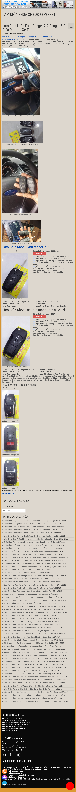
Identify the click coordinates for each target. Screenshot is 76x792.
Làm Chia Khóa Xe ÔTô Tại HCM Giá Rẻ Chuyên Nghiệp (26, 631)
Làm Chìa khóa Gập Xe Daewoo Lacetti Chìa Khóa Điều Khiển (28, 640)
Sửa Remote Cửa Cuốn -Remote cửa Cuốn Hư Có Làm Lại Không (30, 585)
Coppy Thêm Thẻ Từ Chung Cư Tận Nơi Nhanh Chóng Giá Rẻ (29, 597)
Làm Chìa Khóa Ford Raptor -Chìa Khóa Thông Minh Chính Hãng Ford (32, 557)
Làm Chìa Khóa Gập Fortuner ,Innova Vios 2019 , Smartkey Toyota (30, 567)
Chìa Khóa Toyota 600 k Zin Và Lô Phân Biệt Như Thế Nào (27, 579)
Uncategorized (19, 33)
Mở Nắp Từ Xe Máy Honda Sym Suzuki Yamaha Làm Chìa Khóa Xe (31, 649)
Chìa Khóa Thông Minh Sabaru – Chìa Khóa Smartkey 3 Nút (28, 524)
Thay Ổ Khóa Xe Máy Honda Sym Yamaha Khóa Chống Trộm (28, 646)
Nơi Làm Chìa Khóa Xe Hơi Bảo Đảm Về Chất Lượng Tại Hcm (28, 609)
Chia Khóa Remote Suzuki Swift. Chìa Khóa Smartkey (25, 573)
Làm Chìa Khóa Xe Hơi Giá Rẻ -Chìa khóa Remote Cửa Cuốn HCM (30, 612)
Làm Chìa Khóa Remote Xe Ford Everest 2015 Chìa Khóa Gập (29, 628)
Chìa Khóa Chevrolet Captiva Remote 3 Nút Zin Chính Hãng (27, 674)
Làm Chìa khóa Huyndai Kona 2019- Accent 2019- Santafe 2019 (29, 560)
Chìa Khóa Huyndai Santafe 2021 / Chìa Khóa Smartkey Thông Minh (31, 521)
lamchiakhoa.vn (17, 777)
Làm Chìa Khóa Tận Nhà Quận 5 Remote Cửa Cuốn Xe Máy (28, 588)
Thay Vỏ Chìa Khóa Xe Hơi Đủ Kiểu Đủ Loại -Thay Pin (25, 603)
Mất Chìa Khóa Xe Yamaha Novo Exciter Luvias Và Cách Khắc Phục (31, 652)
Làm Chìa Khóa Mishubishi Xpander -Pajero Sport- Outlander (28, 554)
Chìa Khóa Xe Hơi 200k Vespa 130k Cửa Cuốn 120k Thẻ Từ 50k (29, 582)
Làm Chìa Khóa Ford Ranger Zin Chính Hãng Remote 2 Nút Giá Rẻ (30, 695)
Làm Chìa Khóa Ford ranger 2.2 (25, 247)
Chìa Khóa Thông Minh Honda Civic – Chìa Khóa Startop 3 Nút (29, 530)
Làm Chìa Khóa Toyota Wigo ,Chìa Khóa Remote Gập (25, 570)
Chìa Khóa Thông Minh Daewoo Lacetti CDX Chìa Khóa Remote (29, 661)
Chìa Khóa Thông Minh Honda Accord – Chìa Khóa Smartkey (28, 533)
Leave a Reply (8, 493)
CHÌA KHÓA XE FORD (22, 490)
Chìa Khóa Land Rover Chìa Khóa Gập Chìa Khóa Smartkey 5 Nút (30, 680)
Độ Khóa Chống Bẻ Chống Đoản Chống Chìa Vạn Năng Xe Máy (29, 643)
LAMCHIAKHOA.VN (10, 40)
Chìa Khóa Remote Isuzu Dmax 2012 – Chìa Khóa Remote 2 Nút (29, 542)
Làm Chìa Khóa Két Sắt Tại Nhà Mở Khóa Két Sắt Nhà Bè (27, 619)
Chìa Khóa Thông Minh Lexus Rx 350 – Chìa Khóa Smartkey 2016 (30, 545)
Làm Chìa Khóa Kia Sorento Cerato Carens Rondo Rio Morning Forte (31, 677)
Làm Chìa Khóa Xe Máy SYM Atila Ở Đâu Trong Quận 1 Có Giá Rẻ (30, 655)
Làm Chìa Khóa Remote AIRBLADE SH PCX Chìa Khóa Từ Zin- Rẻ (30, 658)
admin (6, 33)
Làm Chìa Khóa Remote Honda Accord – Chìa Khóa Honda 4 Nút (30, 536)
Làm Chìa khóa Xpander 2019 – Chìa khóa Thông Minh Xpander (29, 551)
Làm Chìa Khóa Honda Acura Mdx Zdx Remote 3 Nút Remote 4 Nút (30, 683)
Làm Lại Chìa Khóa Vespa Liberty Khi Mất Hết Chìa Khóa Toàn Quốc (31, 692)
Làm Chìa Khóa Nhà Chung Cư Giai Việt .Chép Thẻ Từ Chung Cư (30, 576)
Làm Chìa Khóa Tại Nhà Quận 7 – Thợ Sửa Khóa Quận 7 (26, 671)
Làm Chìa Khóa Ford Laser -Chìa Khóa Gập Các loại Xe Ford (28, 591)
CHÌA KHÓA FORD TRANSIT (10, 490)
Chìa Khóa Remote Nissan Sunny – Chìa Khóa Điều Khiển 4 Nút (29, 527)
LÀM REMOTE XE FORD (66, 490)
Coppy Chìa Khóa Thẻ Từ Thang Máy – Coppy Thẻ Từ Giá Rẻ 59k (30, 606)
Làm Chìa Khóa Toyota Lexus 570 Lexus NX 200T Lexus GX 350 (29, 664)
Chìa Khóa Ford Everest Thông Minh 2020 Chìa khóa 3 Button (28, 548)
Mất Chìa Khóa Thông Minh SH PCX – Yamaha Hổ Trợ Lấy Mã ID (30, 634)
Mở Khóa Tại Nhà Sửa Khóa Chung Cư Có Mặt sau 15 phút (27, 622)
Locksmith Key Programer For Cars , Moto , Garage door (26, 594)
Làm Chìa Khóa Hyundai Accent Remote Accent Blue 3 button (28, 698)
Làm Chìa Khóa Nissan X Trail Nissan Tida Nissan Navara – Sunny (30, 668)
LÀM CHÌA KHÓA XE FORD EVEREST (51, 490)
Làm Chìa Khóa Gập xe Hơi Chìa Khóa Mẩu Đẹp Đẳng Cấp (27, 637)
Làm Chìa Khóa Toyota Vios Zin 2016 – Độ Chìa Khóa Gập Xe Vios (30, 686)
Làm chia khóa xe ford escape (35, 490)
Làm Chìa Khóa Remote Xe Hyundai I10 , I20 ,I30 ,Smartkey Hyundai (31, 701)
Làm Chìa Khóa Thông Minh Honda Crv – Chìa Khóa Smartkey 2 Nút (31, 539)
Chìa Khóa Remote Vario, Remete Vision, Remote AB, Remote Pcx (30, 563)
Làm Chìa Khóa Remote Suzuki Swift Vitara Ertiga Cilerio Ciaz (28, 625)
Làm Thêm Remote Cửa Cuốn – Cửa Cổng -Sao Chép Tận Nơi (29, 689)
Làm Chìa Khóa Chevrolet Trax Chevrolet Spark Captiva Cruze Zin (30, 600)
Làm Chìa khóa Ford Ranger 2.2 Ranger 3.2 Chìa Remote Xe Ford (28, 37)
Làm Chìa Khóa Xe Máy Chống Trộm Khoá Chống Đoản (26, 616)
